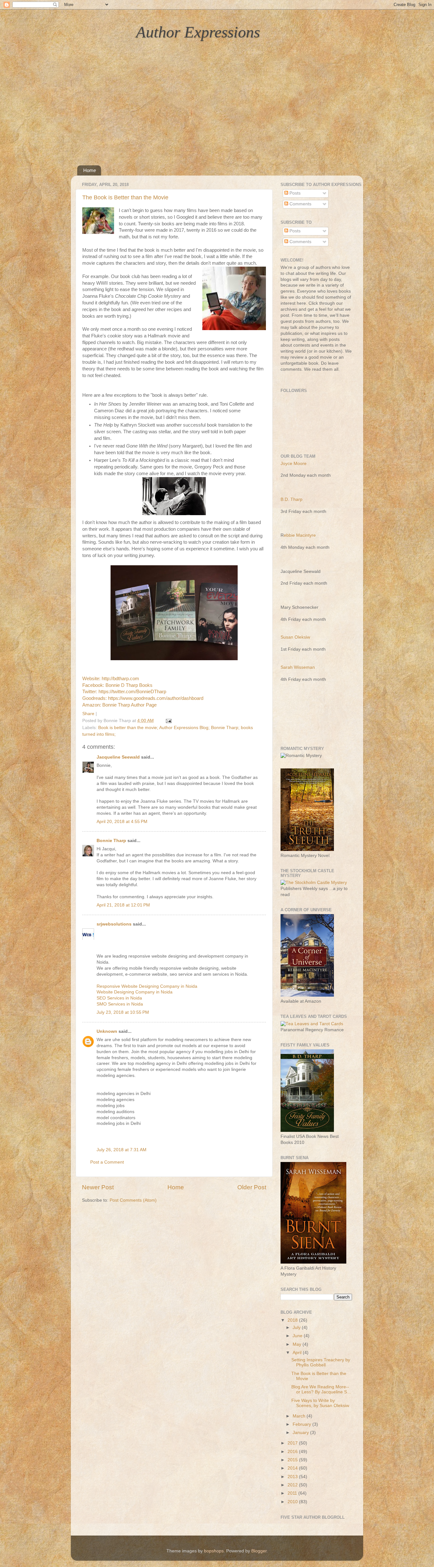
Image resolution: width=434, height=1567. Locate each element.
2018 (293, 1320)
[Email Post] (168, 720)
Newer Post (98, 1187)
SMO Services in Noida (120, 1004)
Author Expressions (198, 32)
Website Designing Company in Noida (135, 992)
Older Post (251, 1187)
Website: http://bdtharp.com (110, 678)
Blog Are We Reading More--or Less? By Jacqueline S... (321, 1389)
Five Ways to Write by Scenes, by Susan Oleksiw (320, 1403)
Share (88, 713)
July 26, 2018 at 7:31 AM (121, 1149)
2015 (293, 1459)
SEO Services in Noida (119, 998)
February (302, 1424)
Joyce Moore (294, 463)
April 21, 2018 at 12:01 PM (123, 905)
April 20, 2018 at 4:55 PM (122, 821)
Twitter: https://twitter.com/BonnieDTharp (124, 691)
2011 (293, 1493)
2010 (293, 1501)
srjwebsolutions (114, 924)
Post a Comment (107, 1162)
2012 (293, 1485)
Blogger (259, 1551)
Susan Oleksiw (295, 637)
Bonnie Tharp (111, 840)
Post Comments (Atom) (133, 1200)
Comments (299, 204)
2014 (293, 1468)
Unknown (107, 1031)
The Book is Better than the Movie (125, 197)
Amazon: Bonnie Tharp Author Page (119, 704)
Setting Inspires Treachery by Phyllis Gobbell (320, 1362)
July (297, 1327)
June (298, 1335)
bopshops (214, 1551)
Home (89, 170)
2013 (293, 1476)
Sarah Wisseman (298, 667)
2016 (293, 1451)
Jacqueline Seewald (118, 757)
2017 (293, 1443)
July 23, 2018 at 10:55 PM (123, 1012)
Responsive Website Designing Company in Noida (147, 986)
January (301, 1432)
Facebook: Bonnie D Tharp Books (117, 685)
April (298, 1352)
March (300, 1416)
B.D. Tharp (291, 499)
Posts (294, 193)
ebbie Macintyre (300, 535)
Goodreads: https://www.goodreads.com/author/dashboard (143, 698)
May (297, 1344)
